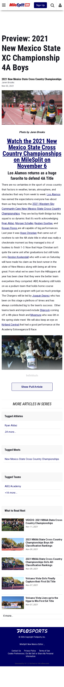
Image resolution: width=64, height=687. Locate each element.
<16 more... (11, 492)
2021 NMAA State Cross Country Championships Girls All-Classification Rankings (44, 562)
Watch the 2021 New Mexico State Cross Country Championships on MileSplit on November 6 (32, 154)
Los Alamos (53, 194)
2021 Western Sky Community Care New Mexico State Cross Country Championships (31, 208)
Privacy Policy (30, 651)
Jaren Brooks (8, 82)
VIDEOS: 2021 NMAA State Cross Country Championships (44, 522)
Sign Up (40, 5)
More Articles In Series (32, 404)
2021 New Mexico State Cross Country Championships (31, 79)
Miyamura (35, 315)
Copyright (29, 637)
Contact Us (16, 651)
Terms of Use (44, 651)
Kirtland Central (10, 324)
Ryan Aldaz (8, 223)
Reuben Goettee (43, 223)
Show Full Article (31, 386)
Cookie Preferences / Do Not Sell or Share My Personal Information (30, 655)
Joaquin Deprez (41, 295)
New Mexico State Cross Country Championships (32, 459)
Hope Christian (28, 233)
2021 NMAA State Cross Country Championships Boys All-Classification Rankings (44, 542)
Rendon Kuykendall (18, 257)
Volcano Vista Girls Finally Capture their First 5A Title (40, 580)
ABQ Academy (13, 486)
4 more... (8, 615)
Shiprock (45, 310)
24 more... (10, 431)
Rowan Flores (10, 228)
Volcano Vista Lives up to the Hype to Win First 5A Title (42, 599)
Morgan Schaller (24, 223)
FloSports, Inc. (40, 637)
